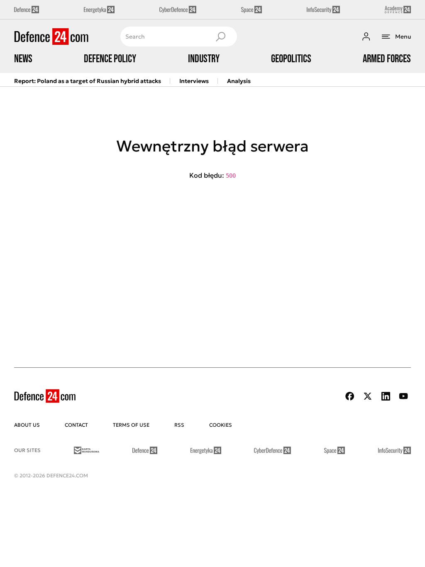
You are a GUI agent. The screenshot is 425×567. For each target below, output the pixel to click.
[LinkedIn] (385, 396)
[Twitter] (367, 396)
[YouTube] (403, 396)
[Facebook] (349, 396)
